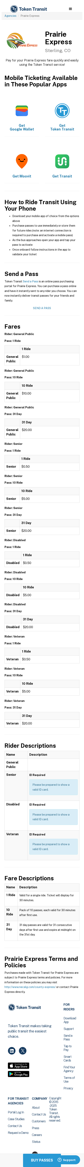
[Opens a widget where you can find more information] (66, 1160)
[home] (28, 9)
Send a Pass (30, 281)
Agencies (10, 15)
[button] (70, 9)
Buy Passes (42, 1160)
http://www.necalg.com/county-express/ (30, 987)
